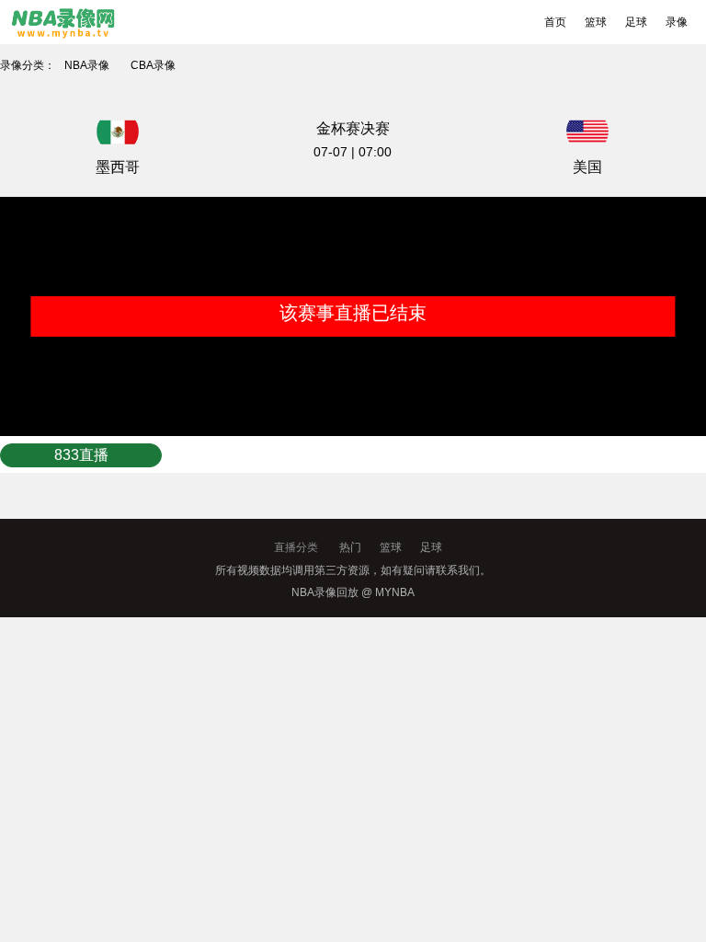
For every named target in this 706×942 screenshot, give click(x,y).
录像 (677, 22)
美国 (587, 167)
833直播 (81, 455)
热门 (350, 547)
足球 (636, 22)
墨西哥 (118, 167)
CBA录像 (153, 65)
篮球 (596, 22)
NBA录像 (86, 65)
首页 (555, 22)
